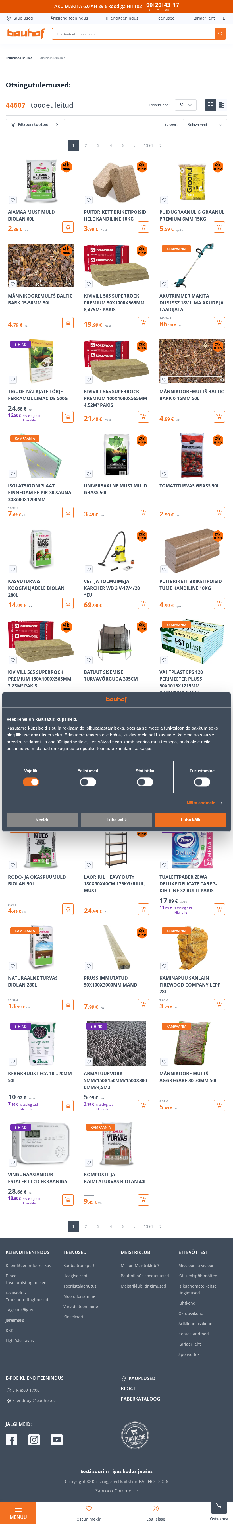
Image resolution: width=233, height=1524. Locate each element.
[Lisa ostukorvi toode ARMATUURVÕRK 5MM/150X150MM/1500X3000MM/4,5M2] (143, 1105)
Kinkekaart (73, 1316)
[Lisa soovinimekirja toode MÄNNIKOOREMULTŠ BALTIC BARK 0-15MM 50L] (164, 380)
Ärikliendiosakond (195, 1323)
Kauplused (23, 18)
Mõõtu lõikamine (79, 1296)
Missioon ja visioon (196, 1265)
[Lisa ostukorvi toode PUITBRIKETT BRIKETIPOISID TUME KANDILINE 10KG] (219, 603)
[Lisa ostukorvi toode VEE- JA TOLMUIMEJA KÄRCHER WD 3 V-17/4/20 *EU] (143, 603)
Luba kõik (190, 820)
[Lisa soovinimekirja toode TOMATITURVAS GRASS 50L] (164, 474)
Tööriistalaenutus (80, 1286)
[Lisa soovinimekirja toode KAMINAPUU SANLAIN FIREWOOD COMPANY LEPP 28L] (164, 966)
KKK (9, 1330)
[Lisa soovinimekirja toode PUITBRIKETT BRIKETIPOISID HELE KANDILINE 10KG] (89, 200)
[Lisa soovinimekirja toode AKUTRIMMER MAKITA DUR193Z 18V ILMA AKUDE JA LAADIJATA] (164, 284)
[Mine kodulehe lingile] (26, 34)
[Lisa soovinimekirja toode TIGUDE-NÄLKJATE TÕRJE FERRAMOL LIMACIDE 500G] (13, 380)
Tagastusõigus (19, 1310)
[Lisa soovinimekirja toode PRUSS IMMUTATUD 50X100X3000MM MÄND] (89, 966)
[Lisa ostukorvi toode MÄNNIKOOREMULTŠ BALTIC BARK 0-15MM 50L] (219, 417)
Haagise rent (75, 1275)
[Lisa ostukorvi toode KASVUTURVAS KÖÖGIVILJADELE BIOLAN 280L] (68, 603)
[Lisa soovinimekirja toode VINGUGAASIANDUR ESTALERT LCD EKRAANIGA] (13, 1163)
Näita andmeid (201, 802)
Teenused (165, 18)
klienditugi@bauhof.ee (34, 1400)
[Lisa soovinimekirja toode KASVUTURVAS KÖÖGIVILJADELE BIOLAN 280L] (13, 569)
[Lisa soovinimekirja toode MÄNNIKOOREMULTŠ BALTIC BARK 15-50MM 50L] (13, 284)
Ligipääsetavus (20, 1340)
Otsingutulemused (52, 58)
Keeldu (42, 820)
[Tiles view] (210, 105)
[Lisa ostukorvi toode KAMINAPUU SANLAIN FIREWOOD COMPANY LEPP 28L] (219, 1004)
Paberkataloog (140, 1399)
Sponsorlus (189, 1354)
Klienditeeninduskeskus (28, 1265)
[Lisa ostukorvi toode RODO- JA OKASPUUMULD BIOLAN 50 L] (68, 909)
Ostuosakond (190, 1313)
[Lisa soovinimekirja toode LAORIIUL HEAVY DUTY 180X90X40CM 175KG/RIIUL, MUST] (89, 865)
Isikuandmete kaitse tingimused (197, 1289)
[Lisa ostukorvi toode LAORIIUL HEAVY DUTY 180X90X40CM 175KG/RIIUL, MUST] (143, 909)
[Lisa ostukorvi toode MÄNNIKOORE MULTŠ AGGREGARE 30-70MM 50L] (219, 1105)
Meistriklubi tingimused (143, 1286)
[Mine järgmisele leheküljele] (160, 145)
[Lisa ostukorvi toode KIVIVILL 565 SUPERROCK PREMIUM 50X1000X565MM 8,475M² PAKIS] (143, 322)
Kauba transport (79, 1265)
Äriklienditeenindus (69, 18)
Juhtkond (186, 1303)
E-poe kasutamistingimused (26, 1279)
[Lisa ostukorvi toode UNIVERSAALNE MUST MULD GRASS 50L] (143, 512)
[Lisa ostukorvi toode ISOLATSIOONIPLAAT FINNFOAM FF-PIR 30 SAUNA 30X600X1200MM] (68, 512)
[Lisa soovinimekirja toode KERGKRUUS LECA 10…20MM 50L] (13, 1062)
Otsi (220, 34)
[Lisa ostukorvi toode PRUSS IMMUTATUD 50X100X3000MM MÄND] (143, 1004)
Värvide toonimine (80, 1306)
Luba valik (117, 820)
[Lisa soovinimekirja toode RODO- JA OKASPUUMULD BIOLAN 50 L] (13, 865)
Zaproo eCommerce (116, 1491)
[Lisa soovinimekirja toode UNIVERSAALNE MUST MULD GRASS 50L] (89, 474)
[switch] (88, 781)
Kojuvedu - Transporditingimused (27, 1296)
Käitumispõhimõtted (197, 1275)
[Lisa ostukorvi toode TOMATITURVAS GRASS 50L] (219, 512)
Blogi (128, 1388)
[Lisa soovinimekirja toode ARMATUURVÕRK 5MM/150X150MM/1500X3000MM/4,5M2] (89, 1062)
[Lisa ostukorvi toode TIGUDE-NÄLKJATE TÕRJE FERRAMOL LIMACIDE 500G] (68, 417)
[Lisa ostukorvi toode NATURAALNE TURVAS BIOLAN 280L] (68, 1004)
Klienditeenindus (122, 18)
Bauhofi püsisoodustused (145, 1275)
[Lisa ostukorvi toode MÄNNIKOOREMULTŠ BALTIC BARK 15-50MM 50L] (68, 322)
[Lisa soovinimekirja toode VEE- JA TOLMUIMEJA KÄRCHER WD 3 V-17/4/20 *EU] (89, 569)
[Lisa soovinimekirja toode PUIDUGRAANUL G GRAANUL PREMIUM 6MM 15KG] (164, 200)
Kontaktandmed (193, 1333)
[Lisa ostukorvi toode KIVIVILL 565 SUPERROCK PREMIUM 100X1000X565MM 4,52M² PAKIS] (143, 417)
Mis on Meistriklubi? (140, 1265)
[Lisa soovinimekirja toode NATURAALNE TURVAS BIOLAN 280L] (13, 966)
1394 (148, 145)
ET (225, 18)
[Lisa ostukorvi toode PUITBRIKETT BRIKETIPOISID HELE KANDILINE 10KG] (143, 227)
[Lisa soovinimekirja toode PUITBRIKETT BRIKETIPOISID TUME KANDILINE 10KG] (164, 569)
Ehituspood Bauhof (19, 58)
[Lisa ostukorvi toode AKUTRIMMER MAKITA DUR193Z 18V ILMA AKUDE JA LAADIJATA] (219, 322)
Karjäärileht (203, 18)
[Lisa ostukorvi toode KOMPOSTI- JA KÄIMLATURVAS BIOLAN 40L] (143, 1200)
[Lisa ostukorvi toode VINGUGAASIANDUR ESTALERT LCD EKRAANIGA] (68, 1200)
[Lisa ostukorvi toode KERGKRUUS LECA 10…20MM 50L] (68, 1105)
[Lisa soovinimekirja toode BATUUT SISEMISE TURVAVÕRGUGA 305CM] (89, 660)
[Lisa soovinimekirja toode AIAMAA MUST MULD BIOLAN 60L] (13, 200)
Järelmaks (15, 1320)
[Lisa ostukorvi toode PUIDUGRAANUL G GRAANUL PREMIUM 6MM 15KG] (219, 227)
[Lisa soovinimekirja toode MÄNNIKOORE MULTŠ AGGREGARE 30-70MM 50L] (164, 1062)
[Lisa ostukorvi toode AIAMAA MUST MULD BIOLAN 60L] (68, 227)
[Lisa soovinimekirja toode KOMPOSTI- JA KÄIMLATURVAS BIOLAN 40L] (89, 1163)
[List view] (221, 105)
